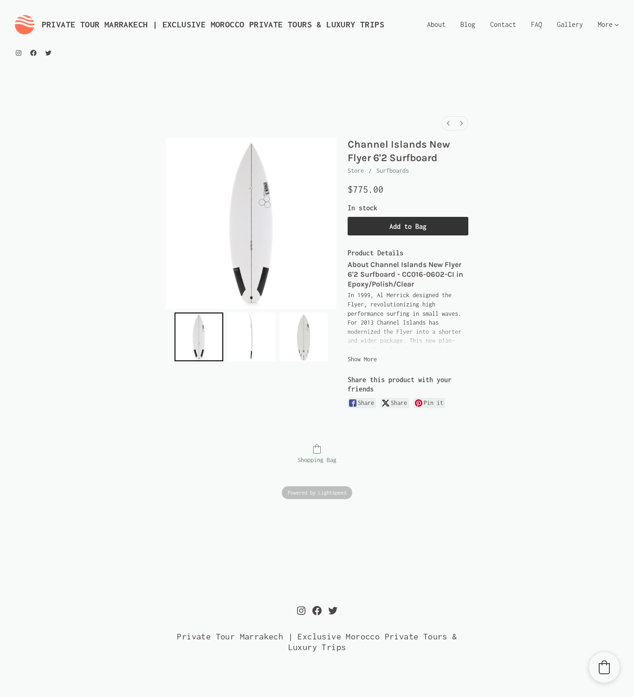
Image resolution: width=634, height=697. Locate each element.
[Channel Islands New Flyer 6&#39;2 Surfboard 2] (303, 337)
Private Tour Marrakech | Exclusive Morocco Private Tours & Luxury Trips (213, 24)
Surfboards (392, 170)
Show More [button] (362, 359)
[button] (604, 667)
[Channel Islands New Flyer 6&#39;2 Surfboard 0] (199, 337)
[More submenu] (617, 24)
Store (356, 170)
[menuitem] (448, 123)
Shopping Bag (317, 459)
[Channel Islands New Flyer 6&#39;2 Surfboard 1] (251, 337)
